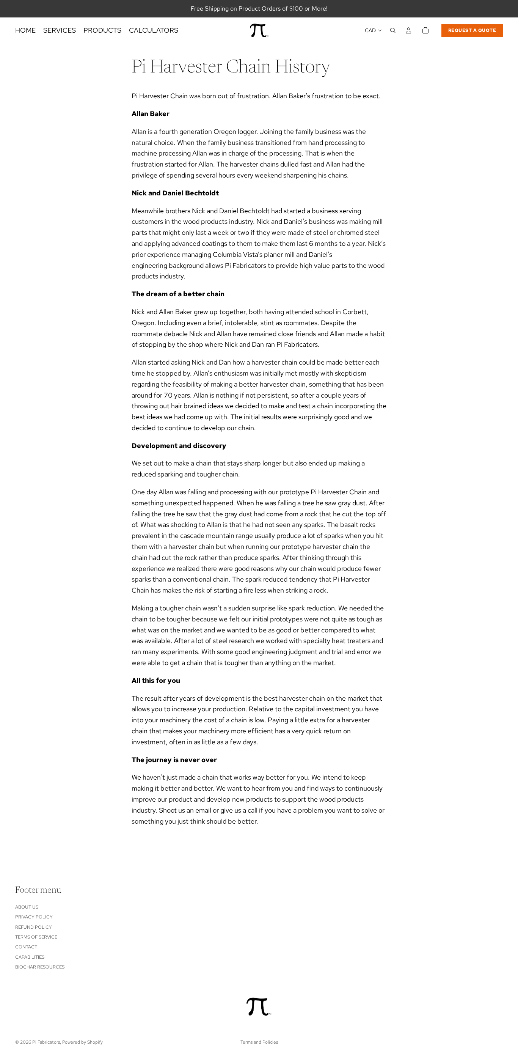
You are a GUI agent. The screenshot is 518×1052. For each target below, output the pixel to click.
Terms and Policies (259, 1042)
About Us (26, 907)
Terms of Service (36, 937)
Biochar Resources (39, 967)
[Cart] (425, 30)
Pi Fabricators (46, 1042)
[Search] (393, 30)
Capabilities (29, 957)
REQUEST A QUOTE (472, 30)
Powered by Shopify (82, 1042)
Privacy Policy (34, 917)
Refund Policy (33, 927)
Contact (26, 947)
